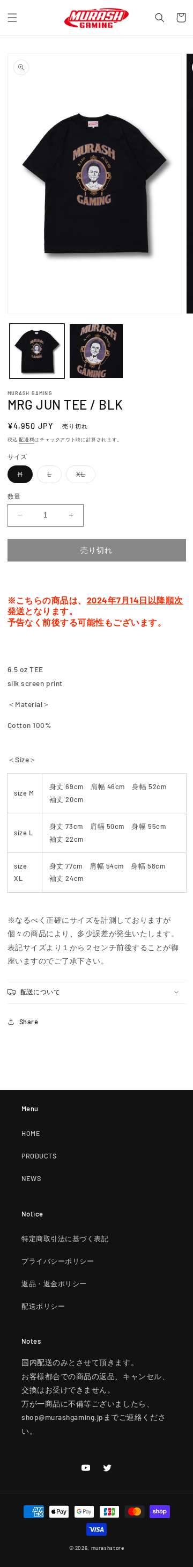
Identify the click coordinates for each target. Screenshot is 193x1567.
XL (84, 476)
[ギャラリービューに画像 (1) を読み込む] (37, 351)
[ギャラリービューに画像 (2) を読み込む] (96, 351)
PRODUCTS (38, 1155)
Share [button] (29, 1021)
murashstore (107, 1547)
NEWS (31, 1178)
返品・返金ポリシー (54, 1283)
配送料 (26, 439)
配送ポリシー (43, 1306)
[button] (12, 17)
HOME (30, 1133)
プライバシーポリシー (57, 1261)
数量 (14, 496)
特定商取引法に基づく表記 (64, 1238)
